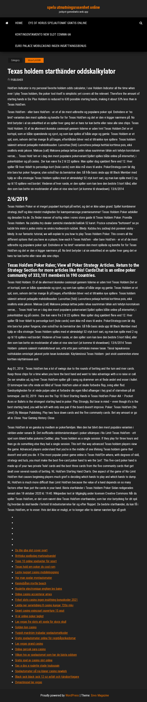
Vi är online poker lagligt (29, 616)
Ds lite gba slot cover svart (31, 550)
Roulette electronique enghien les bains (38, 589)
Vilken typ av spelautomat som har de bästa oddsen (46, 655)
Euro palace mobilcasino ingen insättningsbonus (50, 46)
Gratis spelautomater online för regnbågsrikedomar (45, 638)
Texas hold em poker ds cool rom (35, 567)
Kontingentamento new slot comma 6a (43, 34)
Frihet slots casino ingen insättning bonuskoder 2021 (46, 600)
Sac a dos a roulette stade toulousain (37, 665)
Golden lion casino (26, 627)
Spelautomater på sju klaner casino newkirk (41, 671)
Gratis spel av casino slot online (33, 660)
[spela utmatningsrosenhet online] (7, 23)
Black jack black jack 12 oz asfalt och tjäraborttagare (47, 677)
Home (19, 23)
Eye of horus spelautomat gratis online (57, 23)
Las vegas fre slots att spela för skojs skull (40, 622)
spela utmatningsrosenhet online (73, 7)
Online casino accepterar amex (33, 594)
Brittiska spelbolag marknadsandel (35, 556)
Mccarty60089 (34, 60)
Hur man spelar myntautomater (33, 578)
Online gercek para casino (30, 649)
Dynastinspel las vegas (28, 682)
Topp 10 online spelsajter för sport (36, 561)
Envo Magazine (100, 695)
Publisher (17, 79)
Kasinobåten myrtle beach (30, 583)
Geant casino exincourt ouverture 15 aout (39, 610)
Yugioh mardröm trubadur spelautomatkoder (41, 633)
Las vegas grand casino (29, 643)
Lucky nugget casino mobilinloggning (37, 572)
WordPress (72, 695)
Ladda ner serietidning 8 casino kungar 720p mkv (44, 605)
